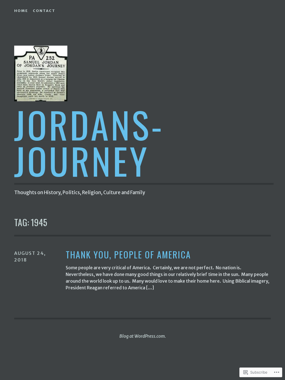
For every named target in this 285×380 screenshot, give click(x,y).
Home (21, 10)
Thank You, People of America (128, 254)
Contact (44, 10)
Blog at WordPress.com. (142, 336)
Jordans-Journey (89, 142)
